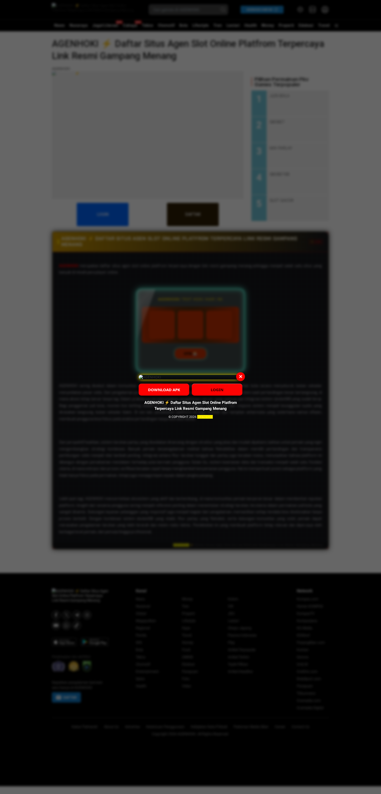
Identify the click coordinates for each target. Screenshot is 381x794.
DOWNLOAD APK (164, 389)
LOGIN (217, 389)
